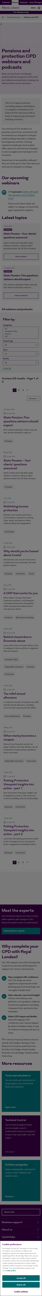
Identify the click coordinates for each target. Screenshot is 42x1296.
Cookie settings (21, 1291)
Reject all (21, 1284)
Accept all (21, 1278)
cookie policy (10, 1270)
